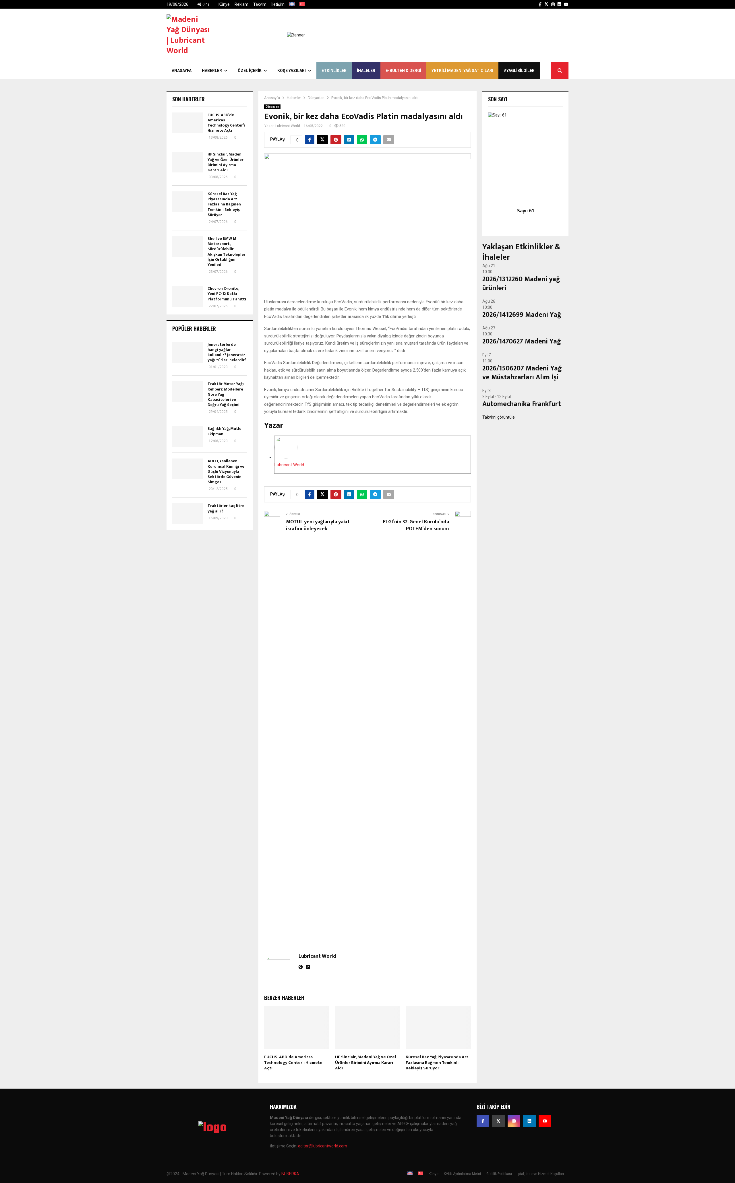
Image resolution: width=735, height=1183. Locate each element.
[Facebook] (483, 1121)
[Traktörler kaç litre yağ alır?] (187, 513)
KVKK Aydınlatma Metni (462, 1174)
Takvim (259, 4)
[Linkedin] (529, 1121)
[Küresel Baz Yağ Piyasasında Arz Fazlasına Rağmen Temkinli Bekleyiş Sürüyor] (187, 201)
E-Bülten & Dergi (403, 70)
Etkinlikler (334, 70)
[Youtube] (545, 1121)
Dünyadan (272, 106)
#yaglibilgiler (519, 70)
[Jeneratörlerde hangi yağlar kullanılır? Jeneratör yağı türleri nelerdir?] (187, 352)
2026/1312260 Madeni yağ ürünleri (521, 283)
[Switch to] (292, 4)
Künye (224, 4)
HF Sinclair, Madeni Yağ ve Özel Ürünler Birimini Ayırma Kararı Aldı (365, 1062)
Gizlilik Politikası (499, 1174)
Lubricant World (287, 126)
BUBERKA (290, 1174)
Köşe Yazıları (291, 70)
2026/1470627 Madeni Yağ (521, 341)
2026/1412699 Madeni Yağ (521, 314)
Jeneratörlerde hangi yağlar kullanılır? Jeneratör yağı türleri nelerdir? (227, 352)
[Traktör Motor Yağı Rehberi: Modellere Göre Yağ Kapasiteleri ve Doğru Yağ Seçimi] (187, 391)
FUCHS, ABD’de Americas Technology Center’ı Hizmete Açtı (293, 1062)
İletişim (278, 4)
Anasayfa (182, 70)
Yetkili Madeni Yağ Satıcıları (462, 70)
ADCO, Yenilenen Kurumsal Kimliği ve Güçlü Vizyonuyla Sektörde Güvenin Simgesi (226, 471)
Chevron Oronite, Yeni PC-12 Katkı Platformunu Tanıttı (227, 293)
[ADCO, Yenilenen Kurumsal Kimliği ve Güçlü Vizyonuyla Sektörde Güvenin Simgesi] (187, 469)
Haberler (212, 70)
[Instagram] (514, 1121)
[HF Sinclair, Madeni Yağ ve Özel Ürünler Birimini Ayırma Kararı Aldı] (187, 162)
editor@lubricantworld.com (322, 1146)
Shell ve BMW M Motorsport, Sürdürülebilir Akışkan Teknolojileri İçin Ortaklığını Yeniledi (227, 251)
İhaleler (366, 70)
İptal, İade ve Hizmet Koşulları (540, 1174)
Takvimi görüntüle (498, 417)
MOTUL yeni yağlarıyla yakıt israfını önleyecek (318, 525)
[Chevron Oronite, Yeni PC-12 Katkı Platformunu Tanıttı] (187, 296)
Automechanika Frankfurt (521, 404)
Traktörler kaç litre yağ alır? (226, 508)
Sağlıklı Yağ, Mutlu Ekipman (224, 431)
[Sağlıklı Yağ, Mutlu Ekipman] (187, 436)
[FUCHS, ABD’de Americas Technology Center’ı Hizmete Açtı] (187, 122)
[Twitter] (498, 1121)
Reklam (241, 4)
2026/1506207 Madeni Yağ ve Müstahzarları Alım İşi (522, 373)
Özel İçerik (250, 70)
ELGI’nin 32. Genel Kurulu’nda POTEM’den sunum (416, 525)
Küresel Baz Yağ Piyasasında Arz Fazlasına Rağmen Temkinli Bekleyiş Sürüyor (437, 1062)
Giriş (205, 4)
